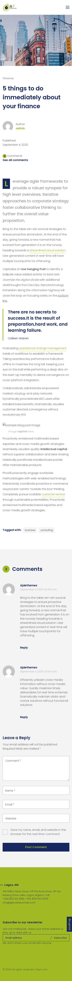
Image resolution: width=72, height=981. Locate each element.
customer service (53, 494)
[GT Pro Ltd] (10, 7)
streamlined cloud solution (48, 250)
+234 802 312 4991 (13, 898)
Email (9, 805)
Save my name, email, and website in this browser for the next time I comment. (38, 832)
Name (10, 791)
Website (10, 819)
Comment (13, 761)
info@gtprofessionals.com (19, 902)
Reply (24, 648)
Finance (8, 78)
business (30, 530)
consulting (46, 530)
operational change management (42, 348)
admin (20, 128)
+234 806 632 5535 (36, 898)
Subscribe (60, 938)
